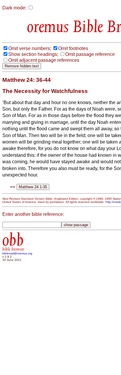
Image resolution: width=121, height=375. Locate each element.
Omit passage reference (90, 54)
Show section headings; (33, 54)
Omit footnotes (73, 48)
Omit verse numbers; (29, 48)
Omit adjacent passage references (43, 60)
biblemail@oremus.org (17, 253)
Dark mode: (14, 7)
